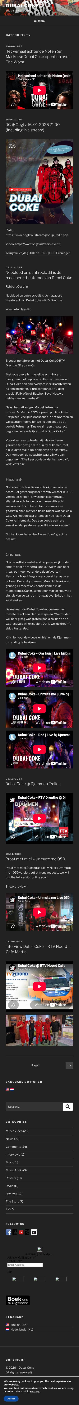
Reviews (11, 1194)
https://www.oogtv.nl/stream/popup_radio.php (37, 235)
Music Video (14, 1131)
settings (35, 1391)
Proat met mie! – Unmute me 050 (35, 859)
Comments (13, 1146)
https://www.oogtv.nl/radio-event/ (38, 244)
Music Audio (14, 1170)
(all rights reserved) (19, 1372)
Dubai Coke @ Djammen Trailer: (33, 783)
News (9, 1139)
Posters (11, 1178)
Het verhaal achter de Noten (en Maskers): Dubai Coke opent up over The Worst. (37, 56)
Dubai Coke (22, 5)
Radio (9, 1186)
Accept (11, 1398)
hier (14, 637)
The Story (12, 1201)
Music (10, 1162)
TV (8, 1209)
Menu (41, 20)
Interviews (13, 1154)
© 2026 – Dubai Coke (20, 1367)
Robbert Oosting (17, 286)
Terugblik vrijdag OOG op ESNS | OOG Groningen (38, 253)
